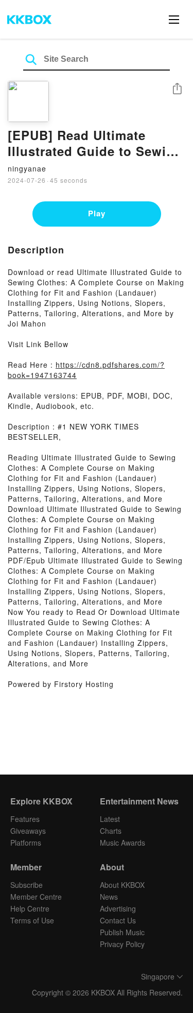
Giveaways (28, 831)
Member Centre (36, 896)
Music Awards (122, 842)
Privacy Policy (122, 944)
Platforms (25, 842)
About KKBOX (122, 885)
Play (97, 213)
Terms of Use (32, 920)
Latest (110, 819)
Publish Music (122, 932)
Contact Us (118, 920)
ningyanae (27, 168)
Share (177, 89)
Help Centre (29, 908)
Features (25, 819)
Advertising (118, 908)
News (109, 896)
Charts (110, 831)
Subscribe (26, 885)
